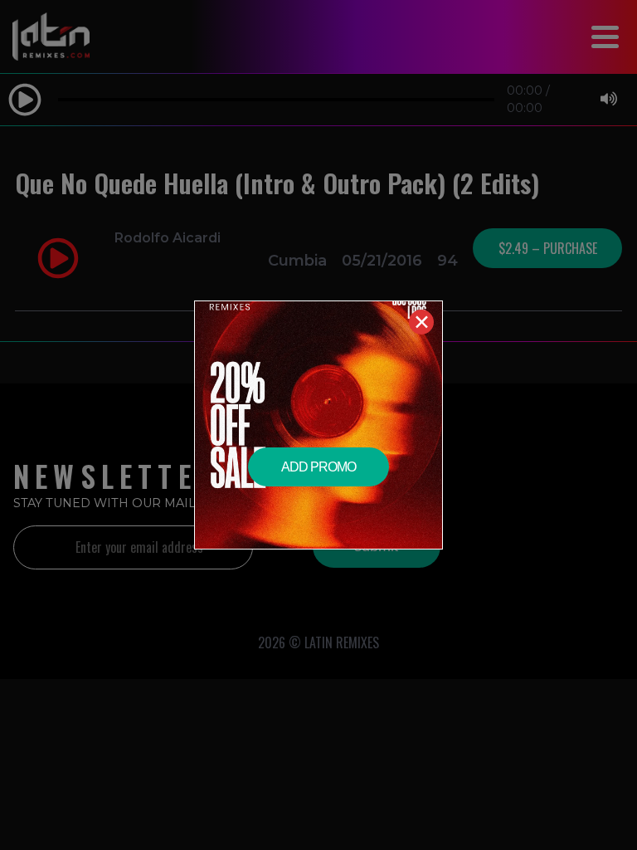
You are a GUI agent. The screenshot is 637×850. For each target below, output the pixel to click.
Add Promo (318, 467)
